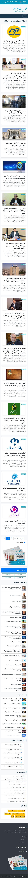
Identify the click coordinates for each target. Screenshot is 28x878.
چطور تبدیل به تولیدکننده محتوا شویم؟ (16, 798)
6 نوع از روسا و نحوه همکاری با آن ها (12, 763)
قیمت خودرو (20, 578)
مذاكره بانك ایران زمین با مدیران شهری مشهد (15, 522)
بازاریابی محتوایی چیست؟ (18, 776)
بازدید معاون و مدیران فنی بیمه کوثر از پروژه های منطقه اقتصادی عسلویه (14, 42)
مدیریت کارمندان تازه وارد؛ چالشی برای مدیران (14, 779)
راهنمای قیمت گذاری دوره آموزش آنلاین (16, 801)
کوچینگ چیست (22, 811)
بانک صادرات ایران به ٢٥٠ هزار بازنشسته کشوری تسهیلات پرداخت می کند (15, 280)
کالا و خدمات (8, 578)
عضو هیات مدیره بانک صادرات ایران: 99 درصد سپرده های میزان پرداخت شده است (15, 246)
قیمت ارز (20, 575)
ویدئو (23, 841)
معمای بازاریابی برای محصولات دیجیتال (16, 782)
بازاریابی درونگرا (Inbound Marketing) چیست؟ (14, 793)
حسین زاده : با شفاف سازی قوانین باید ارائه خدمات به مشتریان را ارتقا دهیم (14, 211)
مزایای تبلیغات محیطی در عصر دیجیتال (16, 784)
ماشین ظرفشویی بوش (12, 811)
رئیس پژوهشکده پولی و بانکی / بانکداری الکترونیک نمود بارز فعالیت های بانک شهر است (14, 315)
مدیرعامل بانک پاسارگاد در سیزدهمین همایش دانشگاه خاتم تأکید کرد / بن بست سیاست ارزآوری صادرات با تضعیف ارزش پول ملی (14, 77)
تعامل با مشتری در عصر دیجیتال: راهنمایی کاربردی (14, 796)
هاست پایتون (7, 813)
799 (4, 538)
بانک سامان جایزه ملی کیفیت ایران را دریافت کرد (14, 489)
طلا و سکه (8, 575)
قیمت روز (22, 839)
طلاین (12, 816)
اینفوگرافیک (21, 842)
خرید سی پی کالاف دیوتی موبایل (18, 813)
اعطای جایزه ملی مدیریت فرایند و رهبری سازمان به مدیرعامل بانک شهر (15, 385)
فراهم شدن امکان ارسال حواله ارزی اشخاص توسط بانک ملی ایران (15, 177)
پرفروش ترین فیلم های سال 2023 (17, 790)
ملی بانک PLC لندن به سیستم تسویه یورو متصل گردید (16, 144)
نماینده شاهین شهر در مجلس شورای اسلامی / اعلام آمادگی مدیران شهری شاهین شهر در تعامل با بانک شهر (14, 350)
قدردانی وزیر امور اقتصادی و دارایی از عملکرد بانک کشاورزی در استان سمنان (15, 420)
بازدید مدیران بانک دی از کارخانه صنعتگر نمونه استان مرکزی (15, 111)
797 (11, 538)
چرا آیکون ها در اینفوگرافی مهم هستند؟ (12, 750)
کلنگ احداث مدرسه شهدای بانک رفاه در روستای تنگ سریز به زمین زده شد (15, 455)
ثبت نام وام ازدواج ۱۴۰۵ (20, 816)
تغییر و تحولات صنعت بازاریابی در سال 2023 (15, 787)
